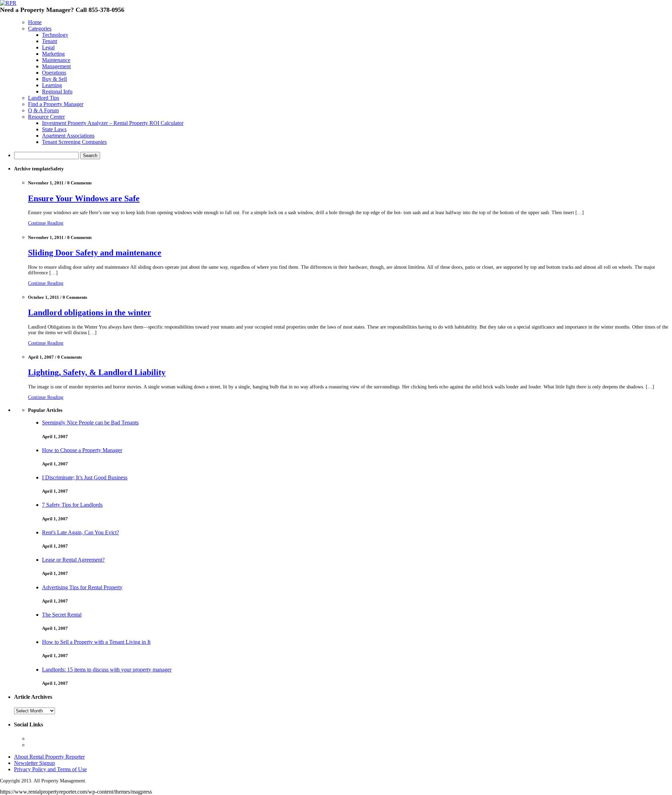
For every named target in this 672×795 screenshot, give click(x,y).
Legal (48, 47)
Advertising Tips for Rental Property (82, 587)
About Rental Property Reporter (49, 757)
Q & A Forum (43, 110)
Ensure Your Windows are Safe (84, 198)
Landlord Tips (43, 98)
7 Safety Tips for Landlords (72, 505)
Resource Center (46, 117)
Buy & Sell (54, 79)
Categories (39, 28)
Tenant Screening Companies (74, 142)
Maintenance (56, 60)
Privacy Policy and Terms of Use (50, 769)
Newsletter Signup (34, 763)
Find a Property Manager (55, 104)
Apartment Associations (68, 136)
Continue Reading (45, 223)
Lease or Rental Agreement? (73, 560)
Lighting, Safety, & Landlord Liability (97, 372)
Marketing (53, 54)
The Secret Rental (62, 615)
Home (35, 22)
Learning (52, 85)
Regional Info (57, 91)
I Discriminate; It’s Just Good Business (84, 477)
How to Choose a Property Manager (82, 450)
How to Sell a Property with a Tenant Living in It (96, 642)
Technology (55, 35)
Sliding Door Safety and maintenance (94, 252)
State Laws (54, 129)
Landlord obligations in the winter (89, 312)
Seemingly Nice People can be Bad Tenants (90, 422)
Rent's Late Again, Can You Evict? (80, 532)
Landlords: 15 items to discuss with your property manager (107, 670)
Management (56, 66)
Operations (54, 73)
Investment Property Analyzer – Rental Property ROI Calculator (112, 123)
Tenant (49, 41)
